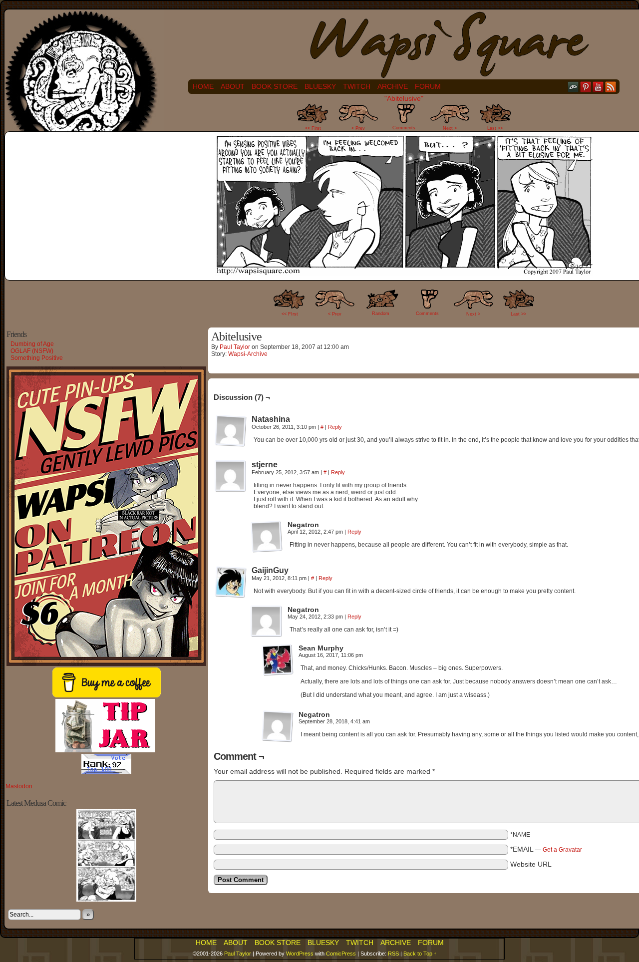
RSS (611, 86)
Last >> (495, 128)
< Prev (358, 128)
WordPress (300, 954)
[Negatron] (267, 537)
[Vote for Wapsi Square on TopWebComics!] (106, 771)
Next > (450, 128)
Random (380, 313)
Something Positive (36, 357)
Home (203, 86)
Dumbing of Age (32, 343)
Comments (403, 119)
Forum (428, 86)
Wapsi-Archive (248, 353)
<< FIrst (290, 314)
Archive (392, 86)
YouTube (598, 86)
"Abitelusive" (403, 98)
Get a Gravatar (562, 849)
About (233, 86)
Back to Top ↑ (420, 954)
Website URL (531, 864)
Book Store (275, 86)
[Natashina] (231, 431)
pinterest (586, 86)
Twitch (356, 86)
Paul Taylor (235, 346)
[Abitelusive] (404, 274)
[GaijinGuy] (231, 582)
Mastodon (18, 786)
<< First (313, 128)
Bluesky (320, 86)
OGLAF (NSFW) (31, 350)
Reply (335, 427)
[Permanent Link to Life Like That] (106, 899)
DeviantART (573, 86)
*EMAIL (546, 849)
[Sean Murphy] (278, 660)
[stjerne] (231, 476)
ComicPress (341, 954)
